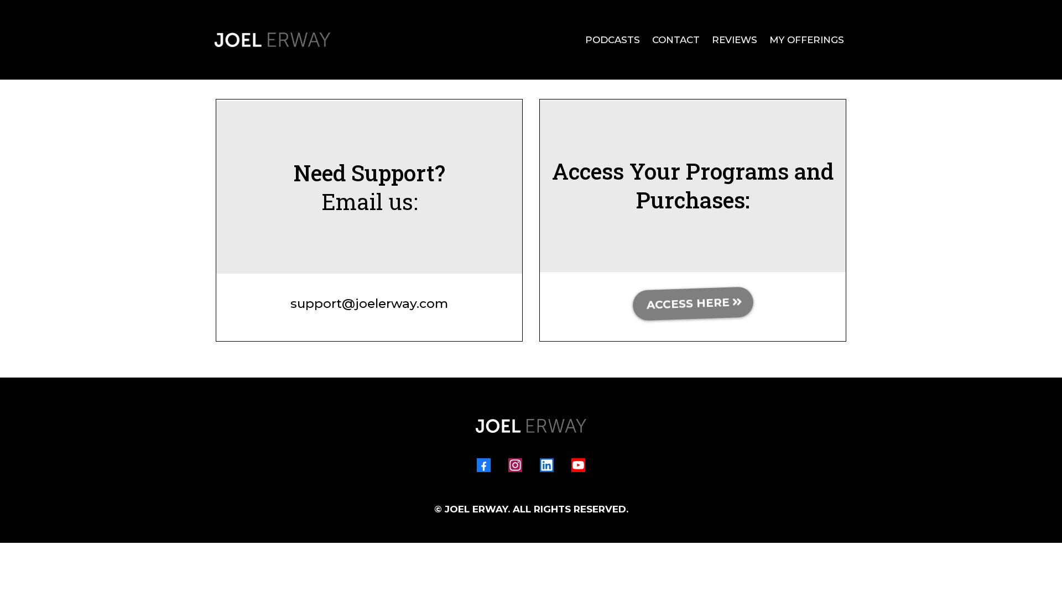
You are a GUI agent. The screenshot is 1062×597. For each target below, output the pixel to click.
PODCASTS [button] (612, 39)
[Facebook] (483, 465)
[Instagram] (515, 465)
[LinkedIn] (547, 465)
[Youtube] (578, 465)
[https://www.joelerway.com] (272, 40)
